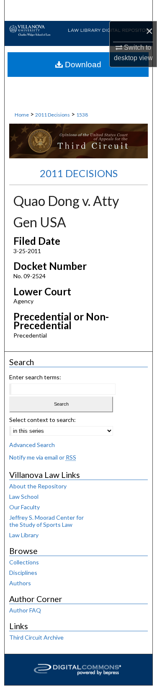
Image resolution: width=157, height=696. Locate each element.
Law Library (24, 535)
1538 (82, 115)
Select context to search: (42, 419)
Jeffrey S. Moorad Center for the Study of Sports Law (46, 521)
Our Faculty (24, 507)
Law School (24, 496)
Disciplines (23, 572)
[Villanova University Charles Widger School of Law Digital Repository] (78, 30)
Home (22, 115)
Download (82, 64)
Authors (20, 583)
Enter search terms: (35, 377)
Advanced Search (32, 444)
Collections (24, 562)
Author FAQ (25, 610)
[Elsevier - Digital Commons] (78, 669)
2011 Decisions (52, 115)
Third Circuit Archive (36, 637)
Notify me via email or (42, 457)
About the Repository (38, 486)
